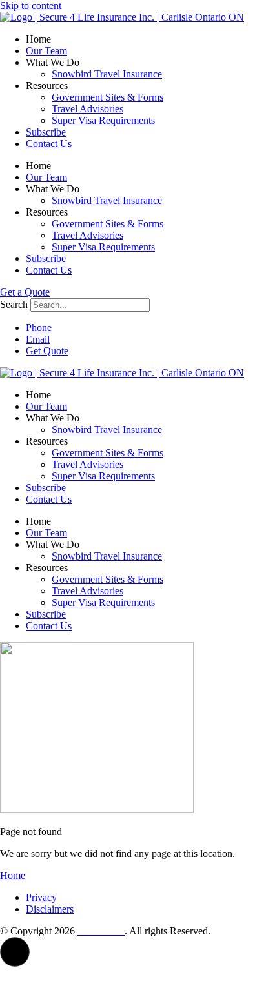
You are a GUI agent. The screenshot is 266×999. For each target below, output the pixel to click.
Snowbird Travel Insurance (107, 73)
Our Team (46, 50)
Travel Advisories (87, 108)
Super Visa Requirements (103, 120)
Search (14, 304)
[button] (15, 952)
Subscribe (46, 131)
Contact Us (49, 143)
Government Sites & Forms (107, 97)
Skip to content (30, 5)
